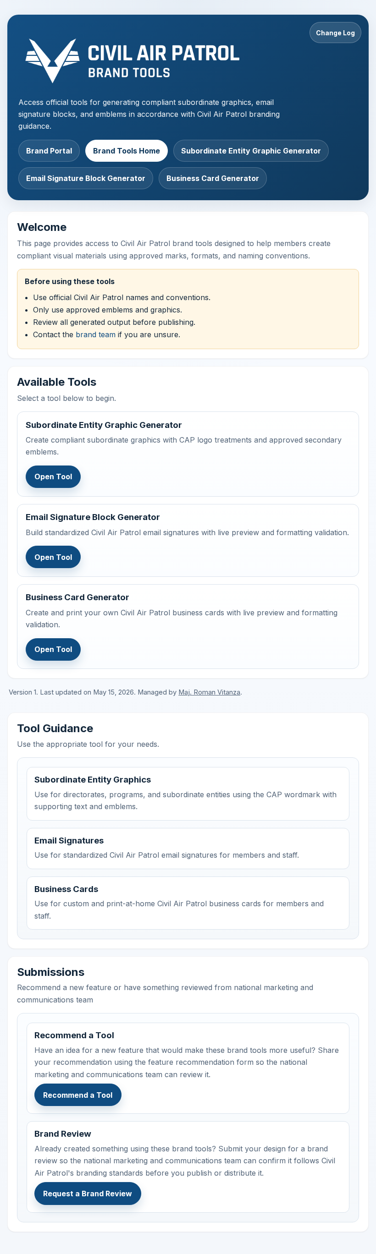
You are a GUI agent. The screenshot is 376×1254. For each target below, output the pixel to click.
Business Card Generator (212, 178)
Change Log (335, 33)
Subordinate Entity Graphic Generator (251, 150)
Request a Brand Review (87, 1193)
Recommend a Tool (77, 1095)
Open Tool (53, 476)
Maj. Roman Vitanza (209, 692)
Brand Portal (49, 150)
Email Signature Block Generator (85, 178)
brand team (96, 334)
